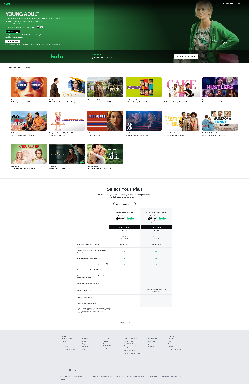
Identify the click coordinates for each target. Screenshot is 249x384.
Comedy (22, 27)
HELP (148, 336)
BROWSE (64, 336)
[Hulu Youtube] (72, 370)
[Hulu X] (66, 370)
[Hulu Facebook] (62, 370)
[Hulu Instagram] (75, 370)
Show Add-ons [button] (122, 323)
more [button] (58, 18)
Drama (10, 27)
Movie (29, 27)
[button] (12, 66)
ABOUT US (171, 336)
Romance (16, 27)
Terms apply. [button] (109, 308)
